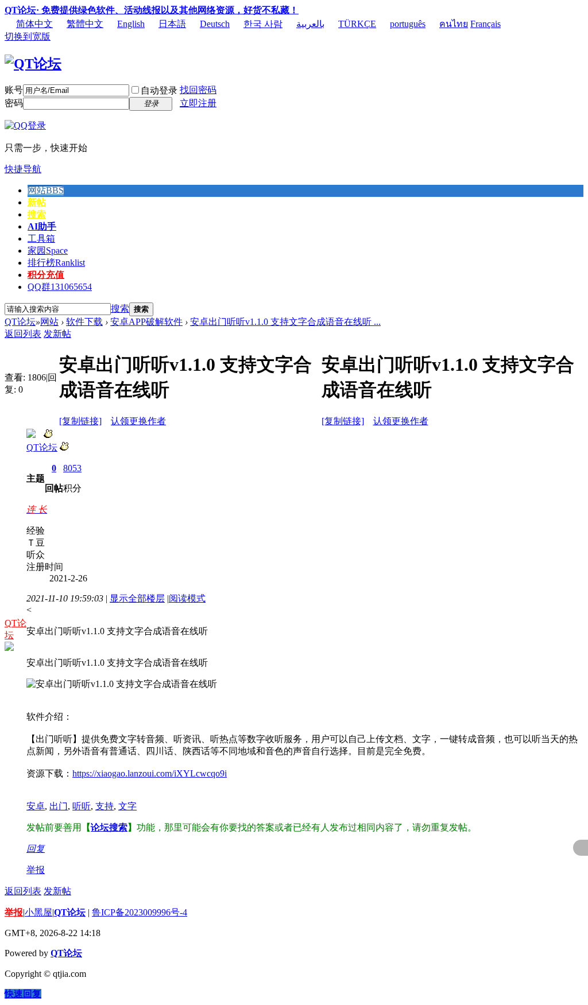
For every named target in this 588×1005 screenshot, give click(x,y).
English (131, 24)
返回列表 (23, 334)
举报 (35, 870)
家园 (48, 250)
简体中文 (34, 24)
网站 (46, 190)
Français (485, 24)
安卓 (35, 806)
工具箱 (41, 238)
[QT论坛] (33, 63)
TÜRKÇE (357, 24)
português (407, 24)
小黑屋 (38, 912)
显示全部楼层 (137, 598)
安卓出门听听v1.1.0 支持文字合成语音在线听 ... (285, 322)
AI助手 (42, 226)
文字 (127, 806)
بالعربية (310, 24)
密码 (14, 103)
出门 (58, 806)
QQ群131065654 (60, 287)
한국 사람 (263, 24)
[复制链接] (80, 421)
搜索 (37, 214)
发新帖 (57, 334)
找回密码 (198, 90)
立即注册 (198, 103)
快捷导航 (23, 169)
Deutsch (215, 24)
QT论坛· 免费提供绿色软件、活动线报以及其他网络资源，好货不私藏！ (152, 10)
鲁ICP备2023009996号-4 (139, 912)
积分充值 (46, 275)
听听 (81, 806)
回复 (35, 848)
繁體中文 (85, 24)
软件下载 (84, 322)
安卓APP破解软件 (146, 322)
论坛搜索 (109, 827)
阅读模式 (187, 598)
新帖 (37, 202)
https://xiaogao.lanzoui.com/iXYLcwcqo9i (149, 773)
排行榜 (56, 262)
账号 (14, 90)
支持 (104, 806)
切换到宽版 (28, 36)
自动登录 (159, 90)
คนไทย (453, 24)
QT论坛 (20, 322)
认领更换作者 (138, 421)
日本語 (172, 24)
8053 (72, 468)
